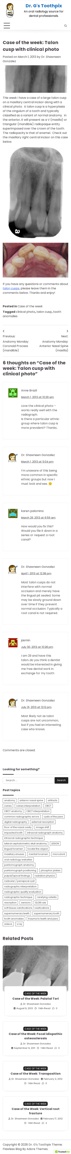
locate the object (37, 848)
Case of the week (30, 306)
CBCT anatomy (13, 811)
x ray (19, 924)
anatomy (9, 800)
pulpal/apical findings (17, 875)
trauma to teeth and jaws (43, 918)
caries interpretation (28, 805)
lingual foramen (13, 848)
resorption (10, 902)
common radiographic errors (21, 816)
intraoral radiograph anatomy (45, 832)
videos (8, 924)
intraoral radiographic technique (23, 838)
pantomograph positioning (20, 870)
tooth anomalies (14, 918)
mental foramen (38, 854)
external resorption (42, 821)
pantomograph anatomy (19, 864)
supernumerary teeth (16, 913)
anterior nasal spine (31, 800)
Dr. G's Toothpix (43, 6)
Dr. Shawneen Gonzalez (37, 1003)
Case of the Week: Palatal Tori (35, 999)
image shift (42, 827)
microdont (59, 854)
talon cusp (44, 312)
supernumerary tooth (46, 913)
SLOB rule (40, 902)
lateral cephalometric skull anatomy (25, 843)
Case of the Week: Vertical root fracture (36, 1111)
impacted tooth (13, 832)
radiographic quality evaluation (22, 891)
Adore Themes (37, 1149)
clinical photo (25, 312)
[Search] (65, 26)
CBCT (48, 805)
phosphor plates (50, 870)
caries (8, 805)
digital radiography (15, 821)
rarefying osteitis (47, 897)
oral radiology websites (18, 859)
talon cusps (11, 288)
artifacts (52, 800)
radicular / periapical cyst (19, 881)
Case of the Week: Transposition (36, 1074)
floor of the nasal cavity (17, 827)
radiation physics (45, 875)
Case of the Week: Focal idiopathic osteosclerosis (35, 1036)
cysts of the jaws (53, 816)
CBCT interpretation (38, 811)
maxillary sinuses (14, 854)
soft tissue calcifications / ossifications (26, 907)
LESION (55, 843)
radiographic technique (18, 897)
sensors (26, 902)
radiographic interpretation (20, 886)
